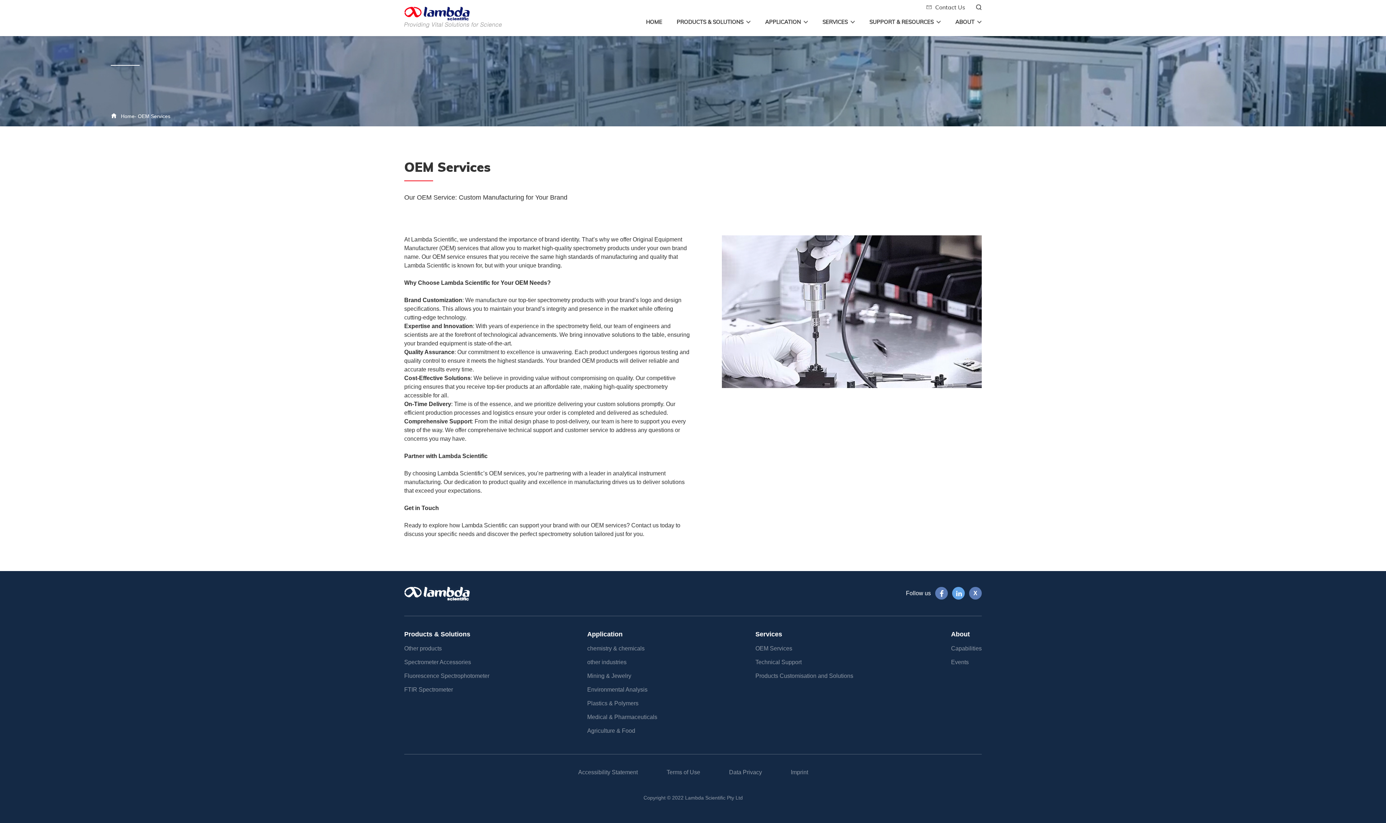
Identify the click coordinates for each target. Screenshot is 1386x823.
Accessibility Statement (608, 772)
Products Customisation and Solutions (804, 676)
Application (783, 21)
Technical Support (778, 662)
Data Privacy (745, 772)
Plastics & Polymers (612, 703)
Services (835, 21)
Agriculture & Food (611, 731)
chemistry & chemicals (616, 648)
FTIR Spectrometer (428, 690)
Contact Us (948, 7)
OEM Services (154, 116)
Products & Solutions (710, 21)
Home (654, 21)
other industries (607, 662)
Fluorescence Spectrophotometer (446, 676)
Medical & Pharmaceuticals (622, 717)
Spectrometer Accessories (437, 662)
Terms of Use (683, 772)
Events (960, 662)
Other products (423, 648)
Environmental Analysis (617, 690)
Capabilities (966, 648)
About (965, 21)
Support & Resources (901, 21)
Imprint (799, 772)
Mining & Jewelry (609, 676)
